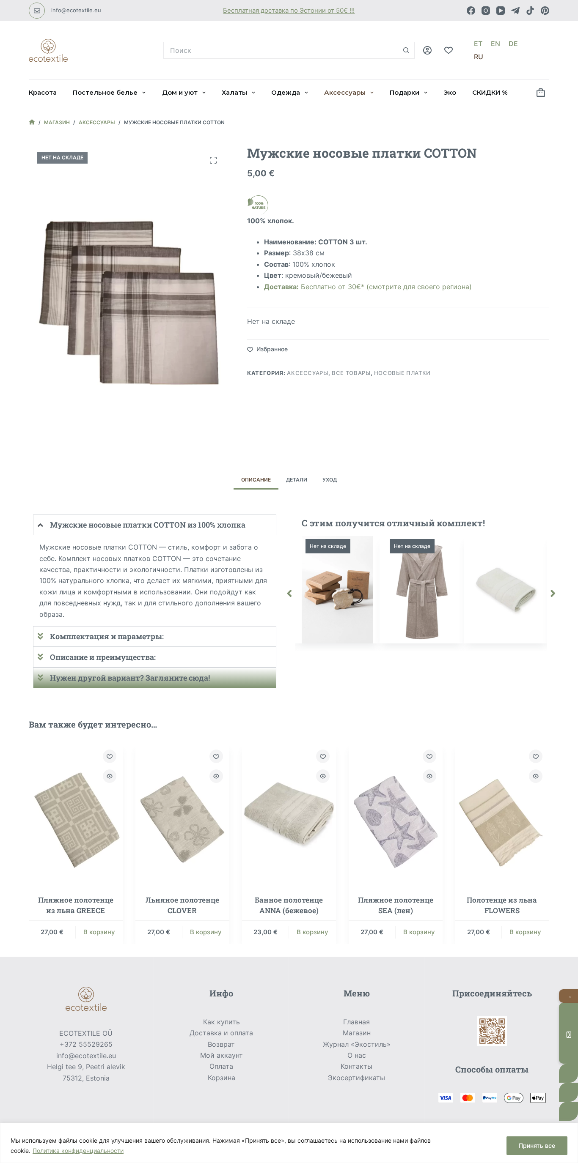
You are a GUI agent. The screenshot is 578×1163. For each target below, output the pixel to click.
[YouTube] (500, 10)
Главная (356, 1022)
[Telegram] (515, 10)
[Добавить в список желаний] (109, 756)
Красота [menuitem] (43, 92)
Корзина (221, 1077)
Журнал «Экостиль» (357, 1044)
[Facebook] (471, 10)
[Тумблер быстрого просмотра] (109, 776)
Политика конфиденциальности (78, 1150)
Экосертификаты (356, 1077)
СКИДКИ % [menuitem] (490, 92)
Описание (256, 479)
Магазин (357, 1033)
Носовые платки (402, 372)
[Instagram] (486, 10)
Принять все (537, 1145)
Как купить (221, 1022)
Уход (329, 479)
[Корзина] (541, 92)
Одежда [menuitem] (285, 92)
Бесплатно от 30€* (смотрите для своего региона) (368, 286)
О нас (356, 1055)
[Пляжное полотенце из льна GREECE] (76, 813)
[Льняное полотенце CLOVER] (182, 813)
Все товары (351, 372)
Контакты (356, 1066)
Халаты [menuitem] (234, 92)
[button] (289, 593)
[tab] (256, 480)
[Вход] (427, 50)
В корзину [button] (99, 932)
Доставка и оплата (221, 1033)
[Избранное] (448, 50)
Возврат (221, 1044)
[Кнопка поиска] (406, 50)
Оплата (221, 1066)
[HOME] (32, 122)
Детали (296, 479)
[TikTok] (530, 10)
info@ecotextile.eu (76, 10)
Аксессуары (307, 372)
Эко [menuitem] (449, 92)
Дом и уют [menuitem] (180, 92)
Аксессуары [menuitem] (345, 92)
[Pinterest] (545, 10)
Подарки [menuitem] (404, 92)
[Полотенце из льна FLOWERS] (502, 813)
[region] (289, 1143)
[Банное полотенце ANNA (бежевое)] (289, 813)
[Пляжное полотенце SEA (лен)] (396, 813)
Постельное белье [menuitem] (105, 92)
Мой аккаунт (221, 1055)
